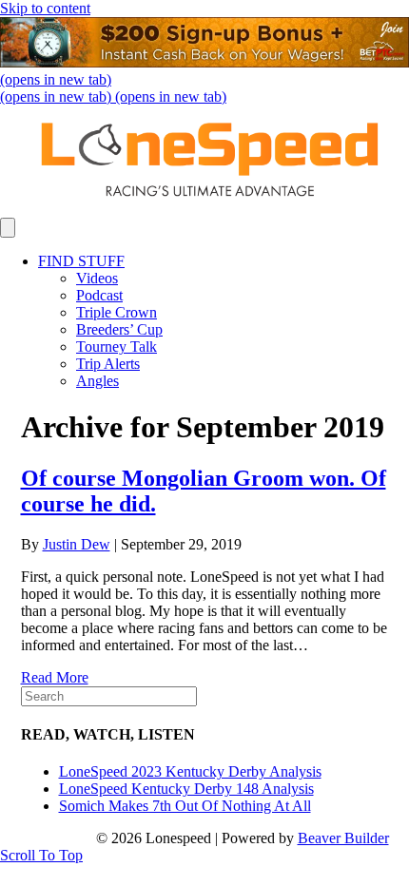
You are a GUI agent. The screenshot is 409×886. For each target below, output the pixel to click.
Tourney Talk (116, 346)
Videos (97, 278)
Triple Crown (116, 312)
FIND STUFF (81, 261)
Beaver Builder (343, 838)
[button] (41, 855)
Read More (54, 677)
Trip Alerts (108, 364)
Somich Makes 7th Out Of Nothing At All (185, 806)
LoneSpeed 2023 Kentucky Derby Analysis (190, 771)
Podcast (99, 295)
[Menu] (7, 228)
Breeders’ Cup (119, 329)
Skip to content (45, 8)
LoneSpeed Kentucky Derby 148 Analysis (186, 788)
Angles (97, 381)
